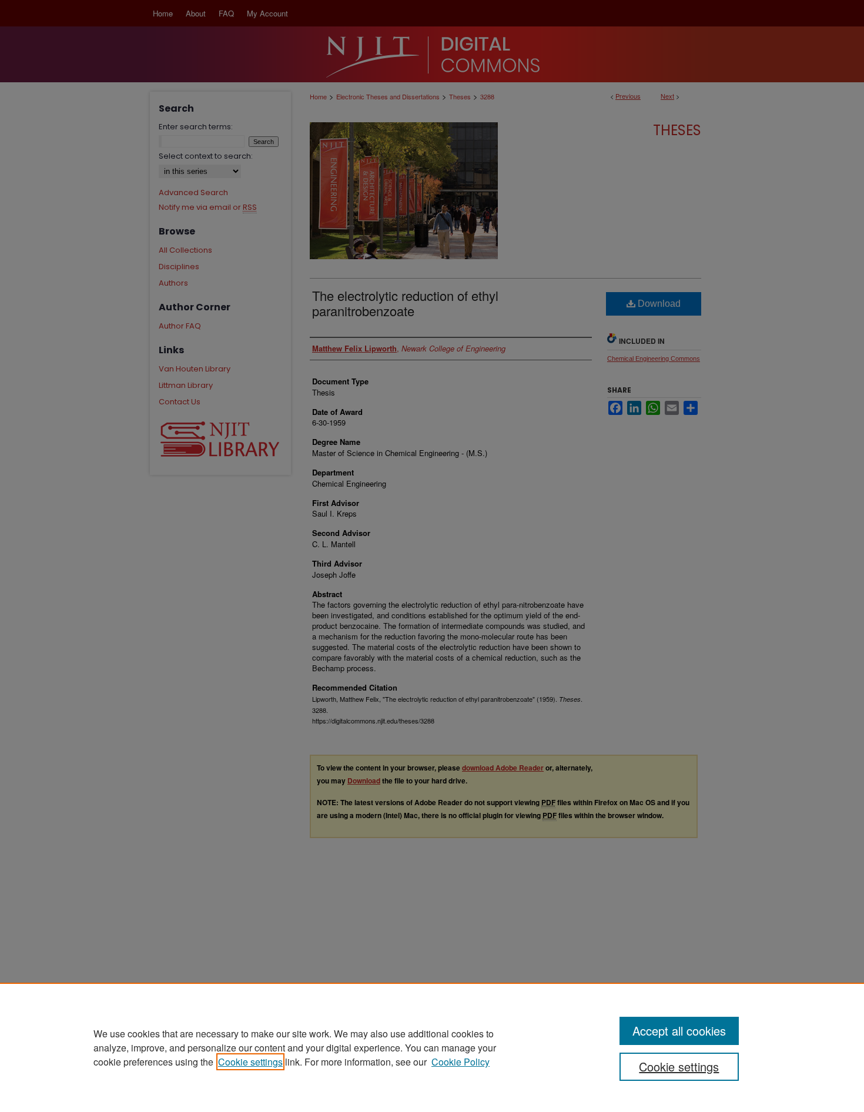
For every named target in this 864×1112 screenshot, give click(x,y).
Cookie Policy (460, 1062)
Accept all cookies (679, 1030)
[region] (432, 1047)
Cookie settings (250, 1062)
